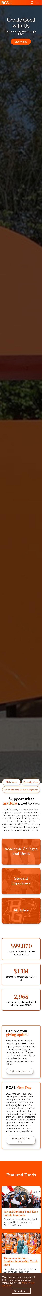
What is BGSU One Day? (21, 1140)
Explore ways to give (20, 1071)
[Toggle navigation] (38, 2)
